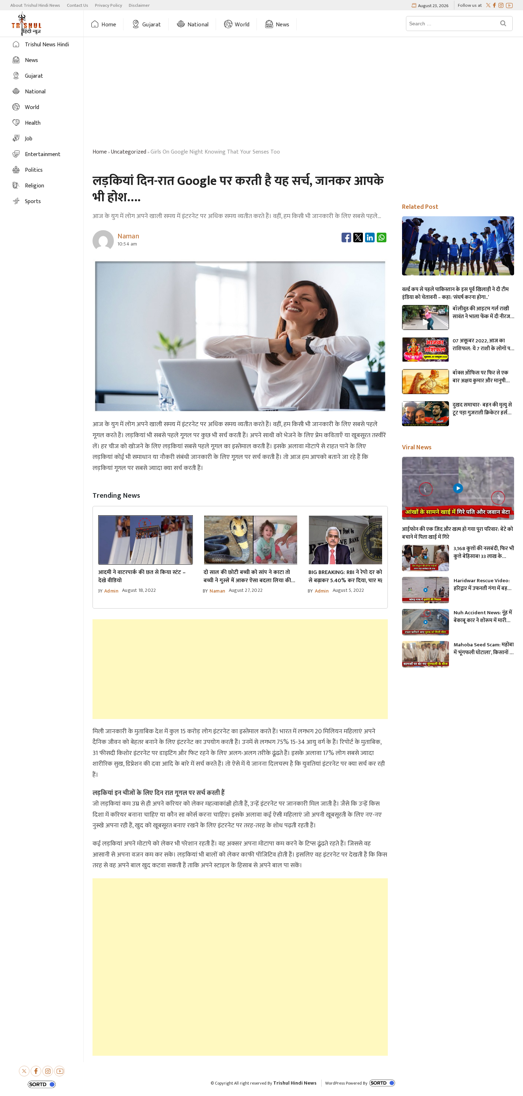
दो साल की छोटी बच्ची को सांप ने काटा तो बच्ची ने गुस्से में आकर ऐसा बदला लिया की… (249, 576)
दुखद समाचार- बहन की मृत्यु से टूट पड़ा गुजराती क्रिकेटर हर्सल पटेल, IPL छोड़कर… (482, 409)
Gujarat (151, 25)
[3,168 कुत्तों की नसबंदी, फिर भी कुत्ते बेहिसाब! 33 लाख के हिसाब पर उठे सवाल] (425, 558)
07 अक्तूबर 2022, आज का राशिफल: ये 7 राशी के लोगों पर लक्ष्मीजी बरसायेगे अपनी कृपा (483, 345)
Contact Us (77, 5)
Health (33, 123)
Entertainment (42, 154)
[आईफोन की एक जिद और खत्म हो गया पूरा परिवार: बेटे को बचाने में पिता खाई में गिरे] (458, 488)
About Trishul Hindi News (35, 5)
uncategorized (128, 152)
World (242, 25)
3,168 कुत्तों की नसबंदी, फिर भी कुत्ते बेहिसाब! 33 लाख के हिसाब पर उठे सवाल (484, 552)
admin (111, 591)
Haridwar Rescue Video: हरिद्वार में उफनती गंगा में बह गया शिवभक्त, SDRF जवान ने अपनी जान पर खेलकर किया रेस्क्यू (482, 585)
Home (108, 25)
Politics (34, 170)
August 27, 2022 (246, 590)
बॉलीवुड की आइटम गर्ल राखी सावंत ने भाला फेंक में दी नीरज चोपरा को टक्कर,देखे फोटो (481, 313)
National (198, 25)
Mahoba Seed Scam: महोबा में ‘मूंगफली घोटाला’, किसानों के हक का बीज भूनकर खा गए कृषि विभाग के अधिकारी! (484, 649)
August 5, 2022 (348, 590)
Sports (33, 201)
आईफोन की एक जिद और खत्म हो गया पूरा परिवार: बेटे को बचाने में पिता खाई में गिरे (457, 533)
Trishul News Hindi (47, 45)
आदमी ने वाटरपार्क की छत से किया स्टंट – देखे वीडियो (142, 576)
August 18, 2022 (139, 590)
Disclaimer (139, 5)
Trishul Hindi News (295, 1083)
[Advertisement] (303, 94)
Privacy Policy (108, 5)
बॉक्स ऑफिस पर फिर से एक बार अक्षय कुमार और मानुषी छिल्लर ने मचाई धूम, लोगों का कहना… (481, 377)
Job (28, 139)
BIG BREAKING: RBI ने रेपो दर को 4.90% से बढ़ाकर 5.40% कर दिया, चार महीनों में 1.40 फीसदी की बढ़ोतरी (354, 576)
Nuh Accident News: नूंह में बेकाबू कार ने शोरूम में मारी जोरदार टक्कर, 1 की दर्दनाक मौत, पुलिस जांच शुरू (483, 617)
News (282, 25)
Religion (34, 186)
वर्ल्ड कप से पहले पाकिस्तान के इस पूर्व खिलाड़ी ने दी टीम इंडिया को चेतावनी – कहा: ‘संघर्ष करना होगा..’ (455, 293)
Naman (217, 591)
